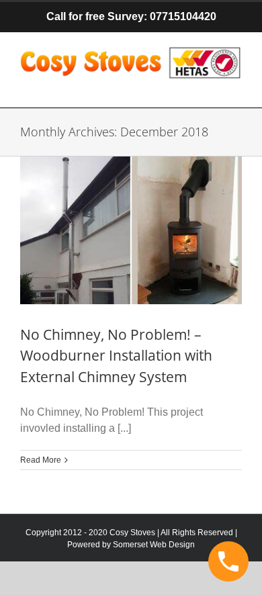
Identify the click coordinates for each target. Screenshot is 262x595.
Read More (40, 460)
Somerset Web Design (154, 544)
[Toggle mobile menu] (235, 87)
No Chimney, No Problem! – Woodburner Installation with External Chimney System (116, 355)
